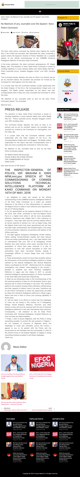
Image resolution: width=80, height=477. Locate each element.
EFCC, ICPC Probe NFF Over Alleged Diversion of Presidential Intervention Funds (40, 376)
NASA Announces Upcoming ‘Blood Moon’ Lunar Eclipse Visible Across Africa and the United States (71, 148)
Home (3, 17)
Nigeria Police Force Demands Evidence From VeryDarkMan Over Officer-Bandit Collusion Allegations (71, 172)
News (8, 17)
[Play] (65, 99)
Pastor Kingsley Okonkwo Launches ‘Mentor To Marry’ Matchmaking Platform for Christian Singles (70, 160)
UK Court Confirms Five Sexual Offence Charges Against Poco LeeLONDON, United (13, 376)
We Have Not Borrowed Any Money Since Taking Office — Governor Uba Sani (71, 137)
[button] (40, 11)
